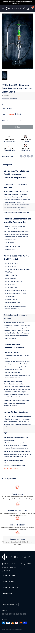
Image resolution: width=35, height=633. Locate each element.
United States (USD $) (8, 604)
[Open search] (24, 8)
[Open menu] (3, 8)
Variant (4, 105)
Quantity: (5, 120)
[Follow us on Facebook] (3, 614)
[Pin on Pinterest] (24, 156)
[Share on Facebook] (21, 156)
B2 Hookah (5, 96)
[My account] (28, 8)
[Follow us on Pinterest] (14, 614)
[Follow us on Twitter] (6, 614)
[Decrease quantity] (11, 120)
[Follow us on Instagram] (10, 614)
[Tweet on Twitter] (28, 156)
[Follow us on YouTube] (17, 614)
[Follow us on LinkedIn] (24, 614)
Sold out (17, 127)
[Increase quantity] (21, 120)
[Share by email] (32, 156)
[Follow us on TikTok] (21, 614)
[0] (32, 8)
